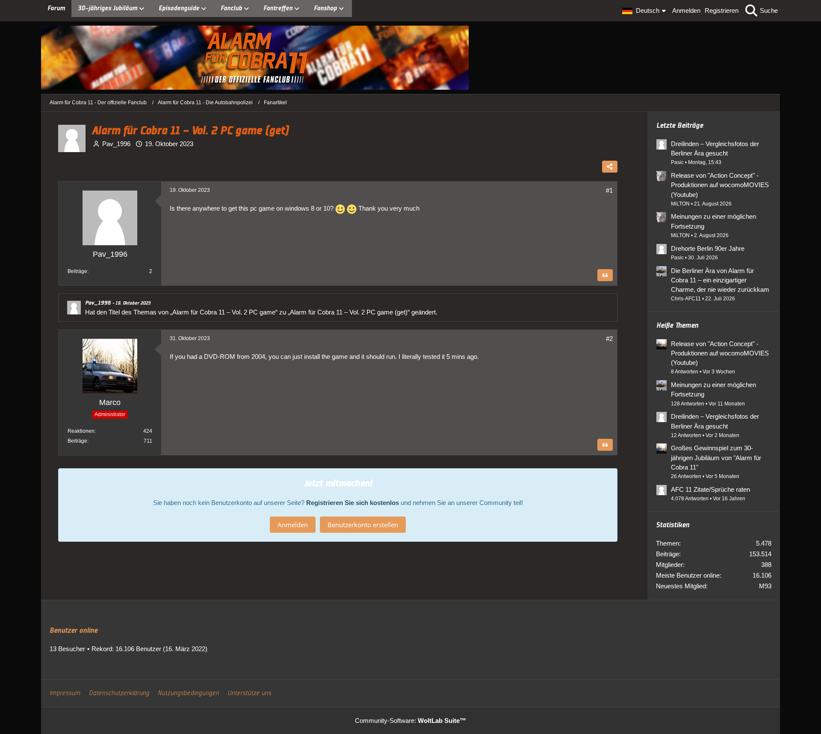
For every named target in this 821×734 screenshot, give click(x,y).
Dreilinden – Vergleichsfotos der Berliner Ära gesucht (715, 148)
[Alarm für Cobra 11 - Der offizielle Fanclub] (410, 57)
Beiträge (77, 271)
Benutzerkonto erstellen (363, 524)
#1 (609, 190)
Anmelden (686, 10)
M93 (765, 586)
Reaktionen (81, 431)
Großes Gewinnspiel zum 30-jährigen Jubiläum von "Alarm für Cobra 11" (716, 457)
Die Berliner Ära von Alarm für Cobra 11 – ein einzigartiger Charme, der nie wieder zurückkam (720, 280)
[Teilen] (609, 167)
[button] (645, 10)
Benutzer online (73, 630)
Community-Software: (410, 720)
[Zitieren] (605, 275)
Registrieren (721, 10)
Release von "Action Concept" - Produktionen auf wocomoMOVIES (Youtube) (720, 185)
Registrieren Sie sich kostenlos (352, 502)
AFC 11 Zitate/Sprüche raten (710, 489)
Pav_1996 (116, 143)
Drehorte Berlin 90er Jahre (707, 248)
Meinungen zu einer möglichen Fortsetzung (713, 221)
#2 (609, 338)
